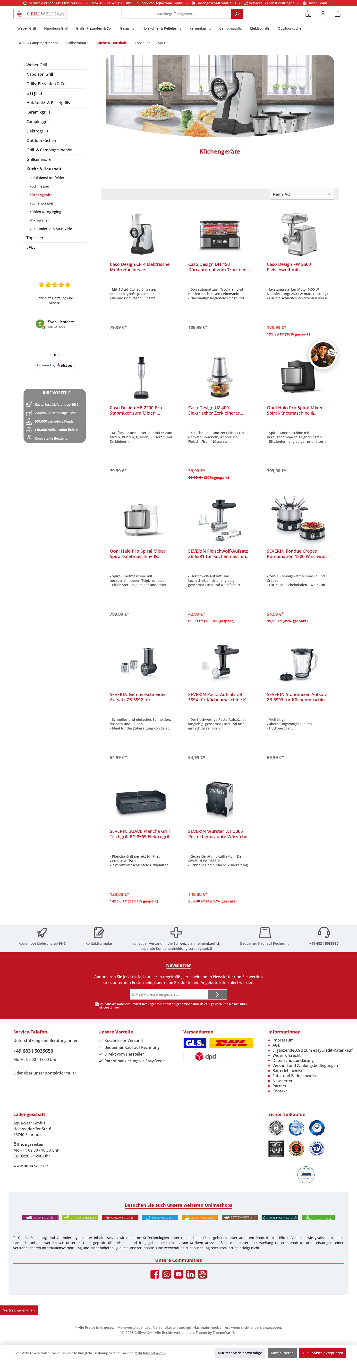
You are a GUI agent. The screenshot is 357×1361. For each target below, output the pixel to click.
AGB (207, 1004)
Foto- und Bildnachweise (294, 1075)
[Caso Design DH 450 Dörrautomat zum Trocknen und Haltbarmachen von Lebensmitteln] (219, 233)
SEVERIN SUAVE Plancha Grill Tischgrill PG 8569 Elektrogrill (140, 833)
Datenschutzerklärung (293, 1060)
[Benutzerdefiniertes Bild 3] (317, 1128)
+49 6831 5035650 (324, 943)
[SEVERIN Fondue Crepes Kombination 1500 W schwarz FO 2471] (298, 520)
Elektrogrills (37, 131)
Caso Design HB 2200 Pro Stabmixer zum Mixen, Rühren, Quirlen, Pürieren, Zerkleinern (137, 410)
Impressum (283, 1040)
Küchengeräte (40, 194)
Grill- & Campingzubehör (49, 150)
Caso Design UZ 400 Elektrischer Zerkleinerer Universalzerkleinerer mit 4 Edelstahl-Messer (216, 410)
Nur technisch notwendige (240, 1353)
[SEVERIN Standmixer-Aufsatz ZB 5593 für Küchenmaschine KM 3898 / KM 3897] (298, 664)
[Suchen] (237, 14)
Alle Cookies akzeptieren (322, 1353)
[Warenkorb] (338, 14)
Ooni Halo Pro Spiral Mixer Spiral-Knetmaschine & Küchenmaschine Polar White (140, 553)
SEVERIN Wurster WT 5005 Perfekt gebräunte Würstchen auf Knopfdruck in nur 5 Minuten (219, 833)
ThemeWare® (224, 1332)
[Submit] (217, 994)
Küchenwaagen (41, 203)
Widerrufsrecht (286, 1055)
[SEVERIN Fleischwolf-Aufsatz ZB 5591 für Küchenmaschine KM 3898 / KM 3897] (219, 520)
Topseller (34, 237)
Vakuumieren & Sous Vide (50, 228)
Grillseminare (38, 159)
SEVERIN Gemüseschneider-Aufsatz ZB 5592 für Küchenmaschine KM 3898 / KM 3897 (139, 697)
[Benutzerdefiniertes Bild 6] (317, 1148)
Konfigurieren (282, 1353)
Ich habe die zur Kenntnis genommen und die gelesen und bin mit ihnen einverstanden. (173, 1005)
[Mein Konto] (323, 14)
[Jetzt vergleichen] (308, 14)
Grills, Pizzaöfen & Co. (46, 83)
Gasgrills (34, 93)
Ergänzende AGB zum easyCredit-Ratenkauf (312, 1050)
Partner (279, 1086)
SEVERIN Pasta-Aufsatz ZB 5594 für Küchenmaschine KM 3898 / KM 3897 (219, 697)
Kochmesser (39, 186)
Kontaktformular (98, 943)
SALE (30, 247)
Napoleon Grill (39, 74)
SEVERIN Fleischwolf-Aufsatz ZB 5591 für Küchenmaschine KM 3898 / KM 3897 (218, 553)
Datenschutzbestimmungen (137, 1004)
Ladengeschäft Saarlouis (216, 3)
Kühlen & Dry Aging (45, 211)
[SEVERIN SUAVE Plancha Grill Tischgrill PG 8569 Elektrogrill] (141, 800)
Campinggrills (38, 121)
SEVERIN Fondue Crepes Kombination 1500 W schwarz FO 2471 (297, 553)
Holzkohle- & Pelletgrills (48, 102)
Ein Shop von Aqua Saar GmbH (159, 3)
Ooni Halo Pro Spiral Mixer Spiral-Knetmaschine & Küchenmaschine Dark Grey (295, 410)
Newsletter (282, 1080)
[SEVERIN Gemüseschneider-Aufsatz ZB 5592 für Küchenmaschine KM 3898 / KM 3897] (141, 664)
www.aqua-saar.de (30, 1165)
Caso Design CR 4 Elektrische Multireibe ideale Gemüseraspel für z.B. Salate (140, 267)
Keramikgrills (38, 112)
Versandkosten (165, 1327)
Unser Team (317, 3)
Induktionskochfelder (46, 177)
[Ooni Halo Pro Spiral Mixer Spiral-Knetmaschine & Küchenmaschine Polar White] (141, 520)
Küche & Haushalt (43, 169)
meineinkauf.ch (207, 943)
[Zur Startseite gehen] (40, 13)
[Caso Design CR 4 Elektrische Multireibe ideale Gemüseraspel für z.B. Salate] (141, 233)
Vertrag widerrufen (19, 1310)
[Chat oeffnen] (323, 355)
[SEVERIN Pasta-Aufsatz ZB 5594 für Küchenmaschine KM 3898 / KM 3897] (219, 664)
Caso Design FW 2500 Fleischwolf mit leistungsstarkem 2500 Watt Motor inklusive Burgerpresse (298, 267)
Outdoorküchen (41, 140)
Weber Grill (36, 64)
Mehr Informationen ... (150, 1353)
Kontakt (279, 1091)
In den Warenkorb (141, 326)
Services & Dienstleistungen (271, 3)
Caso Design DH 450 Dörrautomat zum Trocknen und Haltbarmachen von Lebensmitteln (217, 267)
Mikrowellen (39, 220)
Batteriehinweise (287, 1070)
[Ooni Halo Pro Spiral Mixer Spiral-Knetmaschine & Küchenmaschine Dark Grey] (298, 377)
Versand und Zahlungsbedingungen (305, 1065)
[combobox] (176, 14)
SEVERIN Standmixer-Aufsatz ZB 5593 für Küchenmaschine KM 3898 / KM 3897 (297, 697)
